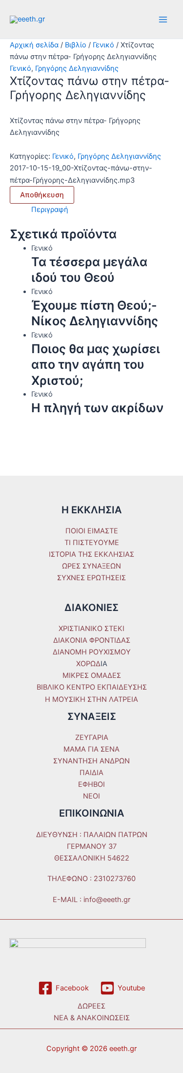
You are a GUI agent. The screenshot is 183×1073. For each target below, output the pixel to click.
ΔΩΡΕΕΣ (91, 1006)
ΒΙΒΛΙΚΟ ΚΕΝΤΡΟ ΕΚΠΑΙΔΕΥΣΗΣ (92, 687)
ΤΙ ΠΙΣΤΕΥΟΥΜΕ (91, 542)
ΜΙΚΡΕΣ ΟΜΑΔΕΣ (91, 675)
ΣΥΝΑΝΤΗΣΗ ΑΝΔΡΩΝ (91, 761)
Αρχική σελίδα (34, 45)
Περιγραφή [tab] (49, 209)
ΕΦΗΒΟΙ (91, 784)
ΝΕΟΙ (91, 796)
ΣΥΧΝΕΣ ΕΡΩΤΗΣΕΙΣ (91, 577)
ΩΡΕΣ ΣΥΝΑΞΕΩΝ (91, 566)
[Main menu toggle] (163, 19)
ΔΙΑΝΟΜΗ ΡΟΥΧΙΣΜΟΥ (92, 652)
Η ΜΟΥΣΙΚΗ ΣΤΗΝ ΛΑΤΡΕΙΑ (91, 699)
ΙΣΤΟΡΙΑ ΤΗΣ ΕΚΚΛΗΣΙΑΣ (91, 554)
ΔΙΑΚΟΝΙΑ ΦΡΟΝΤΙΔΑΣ (91, 640)
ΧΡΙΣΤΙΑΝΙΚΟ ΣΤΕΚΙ (91, 628)
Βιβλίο (75, 45)
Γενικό (103, 45)
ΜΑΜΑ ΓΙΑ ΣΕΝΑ (91, 749)
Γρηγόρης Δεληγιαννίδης (77, 68)
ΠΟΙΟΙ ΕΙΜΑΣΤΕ (91, 530)
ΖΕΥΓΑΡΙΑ (91, 737)
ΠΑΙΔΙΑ (91, 772)
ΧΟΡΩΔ (88, 663)
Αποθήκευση (42, 194)
